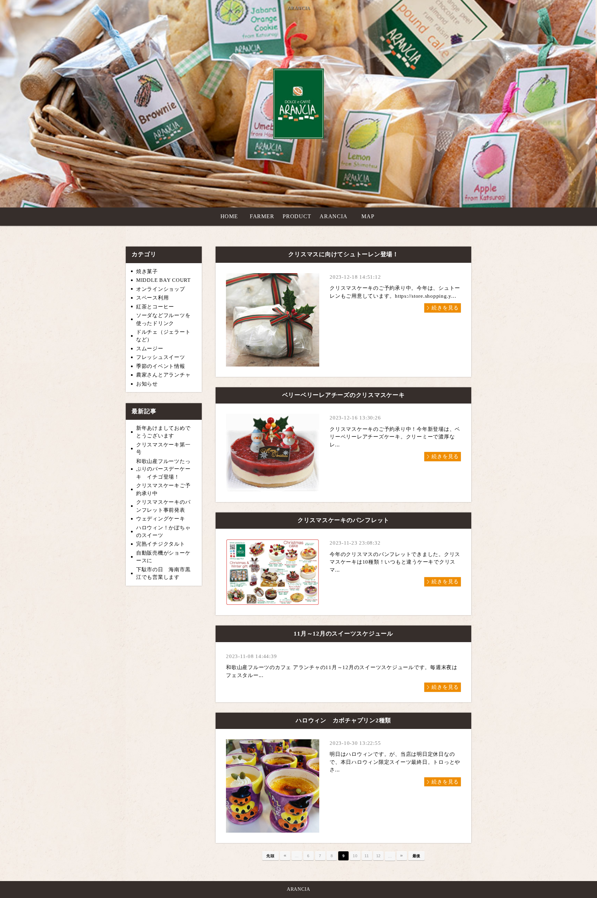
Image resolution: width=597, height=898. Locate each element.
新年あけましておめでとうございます (163, 432)
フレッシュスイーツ (160, 357)
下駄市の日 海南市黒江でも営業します (163, 573)
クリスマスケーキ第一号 (163, 448)
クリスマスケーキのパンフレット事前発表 (163, 506)
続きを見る (445, 308)
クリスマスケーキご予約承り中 (163, 489)
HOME (229, 216)
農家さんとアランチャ (163, 375)
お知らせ (147, 384)
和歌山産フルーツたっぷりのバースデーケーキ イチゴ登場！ (163, 469)
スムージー (149, 348)
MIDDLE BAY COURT (163, 280)
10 (355, 856)
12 (378, 856)
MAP (367, 216)
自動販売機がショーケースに (163, 557)
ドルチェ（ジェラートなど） (163, 336)
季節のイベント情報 (160, 366)
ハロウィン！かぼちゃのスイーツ (163, 531)
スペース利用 (152, 297)
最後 (417, 856)
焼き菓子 (147, 271)
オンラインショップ (160, 289)
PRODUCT (297, 216)
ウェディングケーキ (160, 518)
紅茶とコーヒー (155, 306)
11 (366, 856)
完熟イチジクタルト (160, 544)
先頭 (270, 856)
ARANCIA (333, 216)
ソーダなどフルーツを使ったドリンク (163, 319)
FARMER (262, 216)
